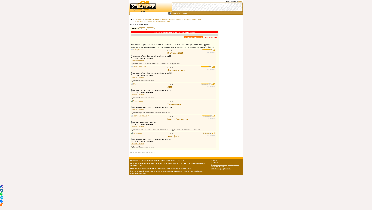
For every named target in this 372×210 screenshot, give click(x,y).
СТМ (169, 87)
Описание (135, 28)
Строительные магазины (161, 21)
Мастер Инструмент (177, 119)
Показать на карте (137, 60)
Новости (176, 13)
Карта (143, 29)
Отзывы (184, 13)
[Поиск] (169, 13)
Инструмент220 (175, 53)
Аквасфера (173, 136)
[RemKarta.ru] (143, 5)
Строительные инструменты (142, 21)
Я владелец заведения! (193, 37)
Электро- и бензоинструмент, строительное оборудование (181, 19)
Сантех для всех (176, 70)
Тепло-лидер (174, 104)
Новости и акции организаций (221, 169)
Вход (240, 1)
